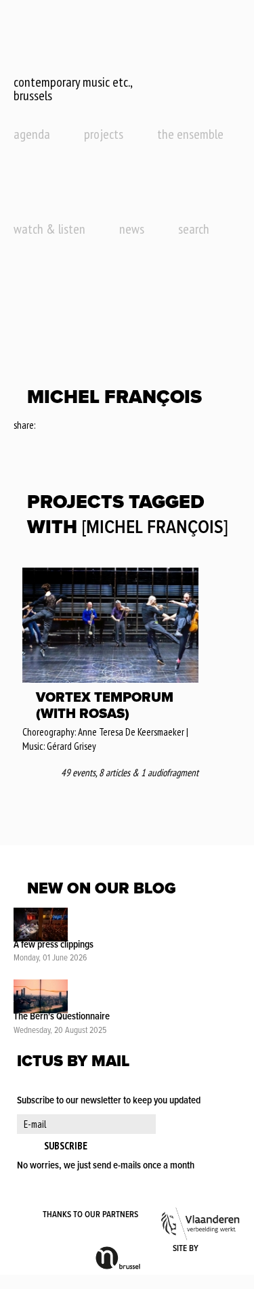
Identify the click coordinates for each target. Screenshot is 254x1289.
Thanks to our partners (90, 1215)
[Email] (83, 426)
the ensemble (190, 134)
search (193, 229)
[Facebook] (46, 426)
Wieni (220, 1249)
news (131, 229)
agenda (32, 134)
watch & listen (49, 229)
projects (103, 134)
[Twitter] (64, 426)
